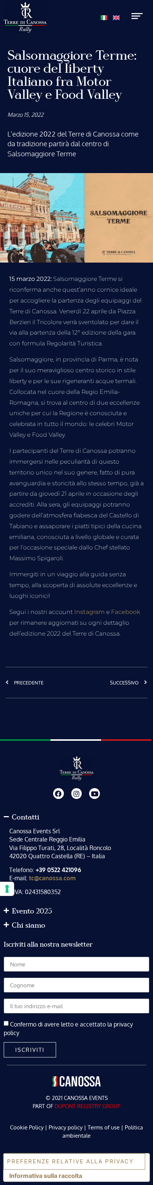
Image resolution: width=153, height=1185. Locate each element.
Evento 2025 (32, 911)
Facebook (125, 611)
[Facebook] (58, 793)
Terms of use (104, 1127)
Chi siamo (28, 925)
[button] (76, 817)
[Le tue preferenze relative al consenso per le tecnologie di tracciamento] (7, 889)
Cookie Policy (26, 1127)
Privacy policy (65, 1127)
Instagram (89, 611)
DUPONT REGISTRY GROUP (87, 1106)
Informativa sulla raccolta (45, 1175)
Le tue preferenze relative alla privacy (68, 1161)
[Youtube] (94, 793)
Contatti (25, 817)
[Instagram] (76, 793)
